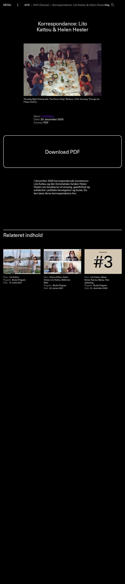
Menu (7, 4)
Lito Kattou (47, 116)
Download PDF (62, 151)
